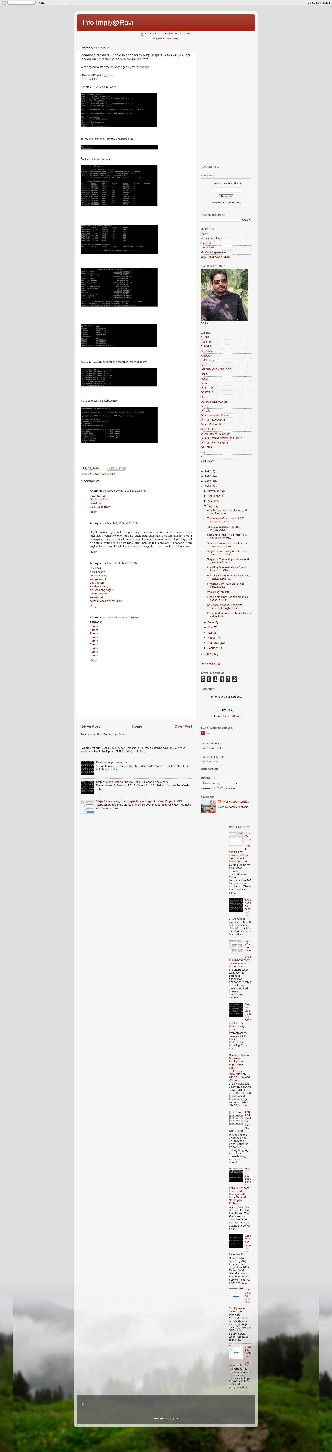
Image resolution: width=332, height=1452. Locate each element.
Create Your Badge (209, 769)
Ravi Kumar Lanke (212, 748)
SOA (203, 456)
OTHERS (206, 447)
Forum (94, 626)
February (214, 642)
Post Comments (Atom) (111, 734)
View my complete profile (233, 806)
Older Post (183, 726)
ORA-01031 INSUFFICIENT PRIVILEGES (224, 528)
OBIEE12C (207, 392)
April (211, 632)
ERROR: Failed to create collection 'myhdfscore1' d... (228, 577)
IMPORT (206, 364)
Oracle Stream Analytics (215, 433)
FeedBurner (234, 202)
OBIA (204, 383)
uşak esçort (97, 582)
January (213, 647)
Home (137, 726)
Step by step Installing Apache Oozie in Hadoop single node (132, 782)
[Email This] (109, 469)
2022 (208, 471)
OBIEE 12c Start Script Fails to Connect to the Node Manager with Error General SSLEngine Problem (240, 1186)
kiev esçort (96, 597)
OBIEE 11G (207, 387)
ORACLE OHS (209, 429)
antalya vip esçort (100, 586)
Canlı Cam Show (100, 506)
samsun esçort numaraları (106, 600)
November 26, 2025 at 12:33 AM (127, 490)
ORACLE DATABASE (103, 473)
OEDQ (204, 406)
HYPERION (207, 360)
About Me (206, 243)
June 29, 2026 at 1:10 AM (122, 617)
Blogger (173, 1418)
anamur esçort (99, 593)
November (214, 490)
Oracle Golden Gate (213, 424)
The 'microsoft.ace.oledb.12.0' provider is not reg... (225, 520)
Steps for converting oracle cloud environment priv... (227, 553)
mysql (204, 378)
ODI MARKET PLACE (214, 401)
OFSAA (205, 410)
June (211, 622)
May (211, 627)
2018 (208, 486)
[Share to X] (116, 469)
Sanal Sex (96, 503)
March (212, 637)
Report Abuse (211, 664)
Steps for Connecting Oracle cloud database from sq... (228, 561)
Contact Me (208, 247)
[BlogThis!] (113, 469)
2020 (208, 476)
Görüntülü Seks (99, 499)
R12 (203, 452)
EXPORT (206, 346)
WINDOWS (207, 461)
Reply (93, 511)
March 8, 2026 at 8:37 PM (123, 523)
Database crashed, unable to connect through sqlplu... (224, 606)
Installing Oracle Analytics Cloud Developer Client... (226, 569)
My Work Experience (213, 252)
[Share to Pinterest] (124, 469)
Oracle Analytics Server (215, 415)
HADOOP (206, 355)
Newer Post (90, 726)
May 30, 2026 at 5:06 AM (122, 563)
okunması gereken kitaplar (165, 535)
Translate (229, 788)
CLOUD (205, 337)
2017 (208, 654)
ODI (203, 397)
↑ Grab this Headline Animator (166, 39)
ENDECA (206, 342)
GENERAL (207, 351)
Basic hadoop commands (111, 762)
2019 (208, 481)
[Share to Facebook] (120, 469)
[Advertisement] (226, 102)
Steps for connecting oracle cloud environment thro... (227, 536)
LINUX (204, 374)
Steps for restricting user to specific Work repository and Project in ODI (139, 801)
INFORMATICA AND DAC (216, 369)
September (215, 495)
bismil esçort (97, 572)
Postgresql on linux (218, 591)
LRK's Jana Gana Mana (215, 256)
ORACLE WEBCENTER (215, 442)
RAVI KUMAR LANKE (235, 801)
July (210, 506)
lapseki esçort (98, 575)
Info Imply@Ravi (107, 22)
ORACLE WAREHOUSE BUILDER (221, 438)
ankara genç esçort (101, 590)
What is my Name (211, 238)
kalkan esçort (98, 579)
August (212, 500)
